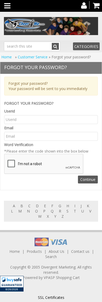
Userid (9, 111)
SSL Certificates (51, 297)
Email (8, 127)
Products (34, 251)
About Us (56, 251)
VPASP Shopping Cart (62, 277)
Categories (86, 46)
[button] (12, 284)
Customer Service (33, 56)
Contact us (80, 251)
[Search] (55, 46)
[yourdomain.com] (51, 26)
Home (7, 56)
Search (51, 256)
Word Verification (18, 144)
